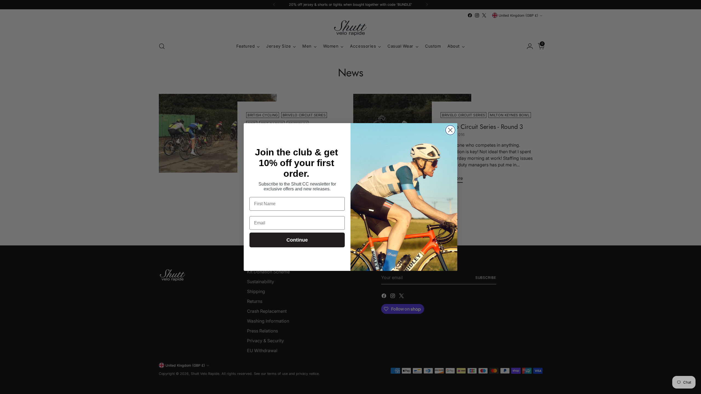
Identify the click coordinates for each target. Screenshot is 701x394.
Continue (297, 240)
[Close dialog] (450, 130)
